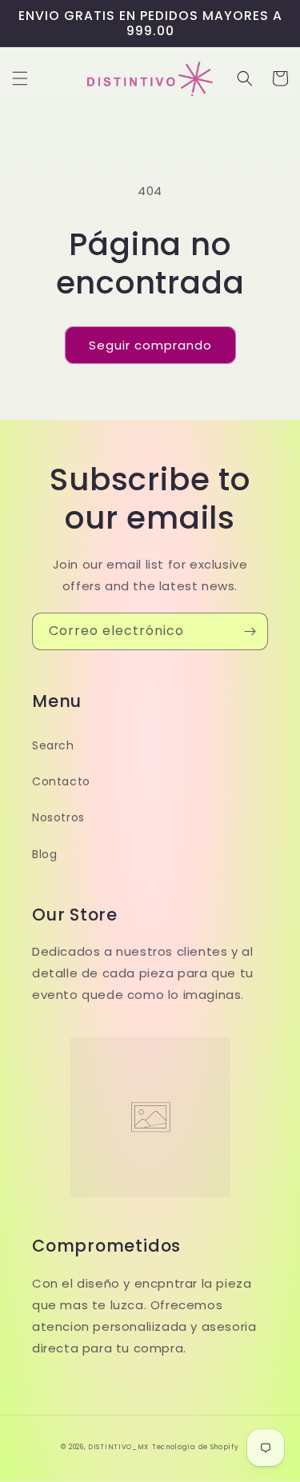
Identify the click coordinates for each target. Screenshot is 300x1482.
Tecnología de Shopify (195, 1447)
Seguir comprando (150, 345)
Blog (44, 854)
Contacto (61, 781)
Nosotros (58, 817)
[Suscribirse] (249, 631)
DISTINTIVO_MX (118, 1447)
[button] (20, 78)
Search (53, 745)
